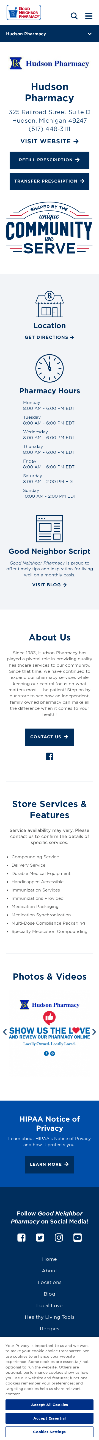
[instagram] (59, 1236)
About (49, 1270)
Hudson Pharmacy (26, 33)
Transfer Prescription (46, 181)
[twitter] (40, 1236)
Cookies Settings (49, 1432)
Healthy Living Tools (50, 1317)
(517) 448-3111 (49, 128)
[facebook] (49, 757)
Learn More (46, 1164)
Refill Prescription (46, 159)
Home (49, 1259)
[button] (74, 16)
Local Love (49, 1305)
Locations (50, 1282)
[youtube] (77, 1236)
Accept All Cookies (49, 1404)
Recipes (49, 1328)
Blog (49, 1293)
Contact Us (45, 736)
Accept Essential (49, 1418)
